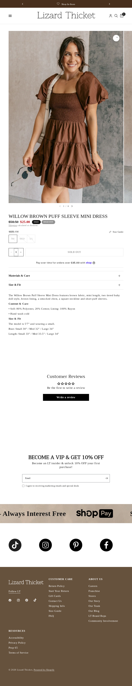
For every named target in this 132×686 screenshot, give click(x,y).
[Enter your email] (106, 478)
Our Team (94, 606)
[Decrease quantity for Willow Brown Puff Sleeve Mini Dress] (11, 252)
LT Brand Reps (97, 616)
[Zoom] (116, 38)
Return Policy (57, 586)
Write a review (66, 397)
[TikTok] (37, 600)
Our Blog (94, 611)
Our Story (94, 601)
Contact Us (55, 601)
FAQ (51, 616)
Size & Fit (15, 284)
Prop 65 (13, 647)
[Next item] (72, 206)
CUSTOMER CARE (61, 579)
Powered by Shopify (44, 669)
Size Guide (55, 611)
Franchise (94, 591)
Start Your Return (59, 591)
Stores (92, 596)
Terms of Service (19, 652)
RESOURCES (17, 631)
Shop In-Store (68, 4)
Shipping (13, 225)
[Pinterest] (29, 600)
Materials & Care (19, 275)
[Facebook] (12, 600)
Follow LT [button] (14, 591)
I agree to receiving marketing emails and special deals (52, 485)
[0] (121, 16)
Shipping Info (57, 606)
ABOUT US (96, 579)
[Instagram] (21, 600)
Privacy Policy (17, 642)
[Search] (116, 16)
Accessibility (16, 637)
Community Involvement (103, 621)
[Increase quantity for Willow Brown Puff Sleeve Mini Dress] (20, 252)
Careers (93, 586)
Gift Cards (55, 596)
